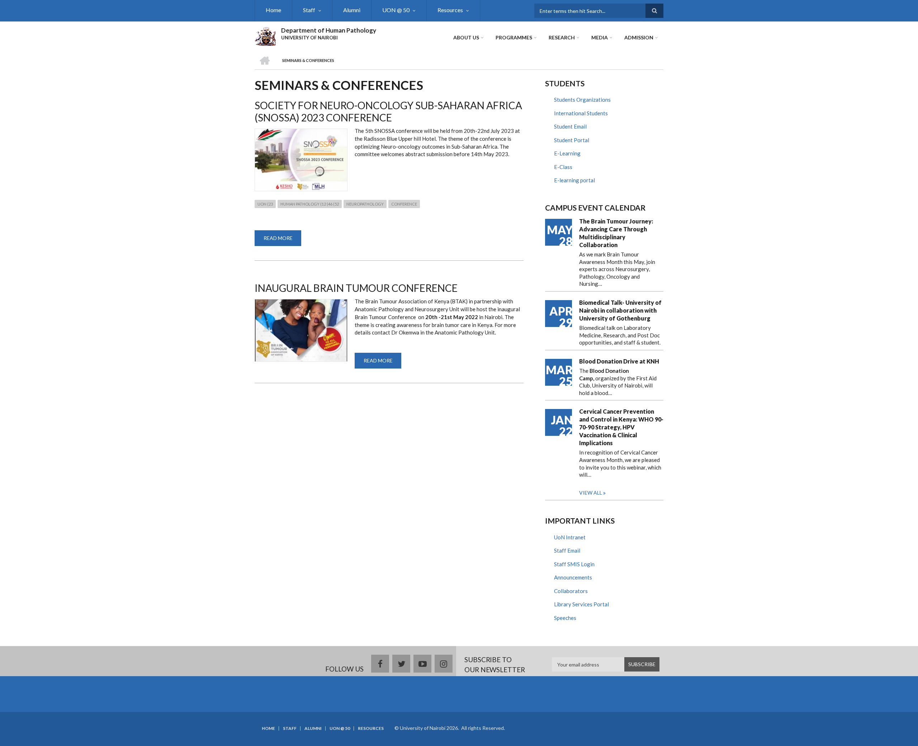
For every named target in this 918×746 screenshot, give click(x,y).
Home (273, 9)
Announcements (573, 577)
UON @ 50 (396, 9)
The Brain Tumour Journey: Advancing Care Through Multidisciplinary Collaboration (616, 233)
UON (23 (265, 204)
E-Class (563, 167)
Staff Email (567, 550)
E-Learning (567, 153)
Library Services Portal (581, 604)
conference (404, 204)
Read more (282, 240)
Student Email (570, 126)
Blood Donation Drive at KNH (619, 361)
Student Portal (571, 140)
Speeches (565, 618)
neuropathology (365, 204)
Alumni (351, 9)
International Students (581, 113)
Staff (309, 9)
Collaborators (571, 591)
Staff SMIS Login (574, 564)
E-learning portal (574, 180)
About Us (466, 37)
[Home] (265, 35)
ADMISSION (638, 37)
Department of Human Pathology (328, 30)
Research (562, 37)
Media (599, 37)
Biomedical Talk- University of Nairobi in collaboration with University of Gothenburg (620, 310)
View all (590, 493)
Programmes (514, 37)
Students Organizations (582, 99)
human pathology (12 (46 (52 (309, 204)
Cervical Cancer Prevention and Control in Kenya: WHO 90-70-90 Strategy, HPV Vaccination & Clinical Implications (621, 427)
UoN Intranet (570, 537)
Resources (450, 9)
